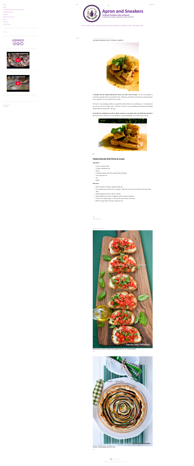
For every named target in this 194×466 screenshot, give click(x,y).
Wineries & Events (126, 25)
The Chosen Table (138, 25)
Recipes (88, 25)
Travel (93, 25)
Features (5, 21)
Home (4, 4)
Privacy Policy (6, 24)
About (83, 25)
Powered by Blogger (116, 459)
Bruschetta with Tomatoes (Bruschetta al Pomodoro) (114, 349)
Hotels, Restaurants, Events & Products (108, 25)
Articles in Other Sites (8, 17)
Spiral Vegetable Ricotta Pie (104, 447)
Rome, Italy (98, 219)
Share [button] (77, 38)
